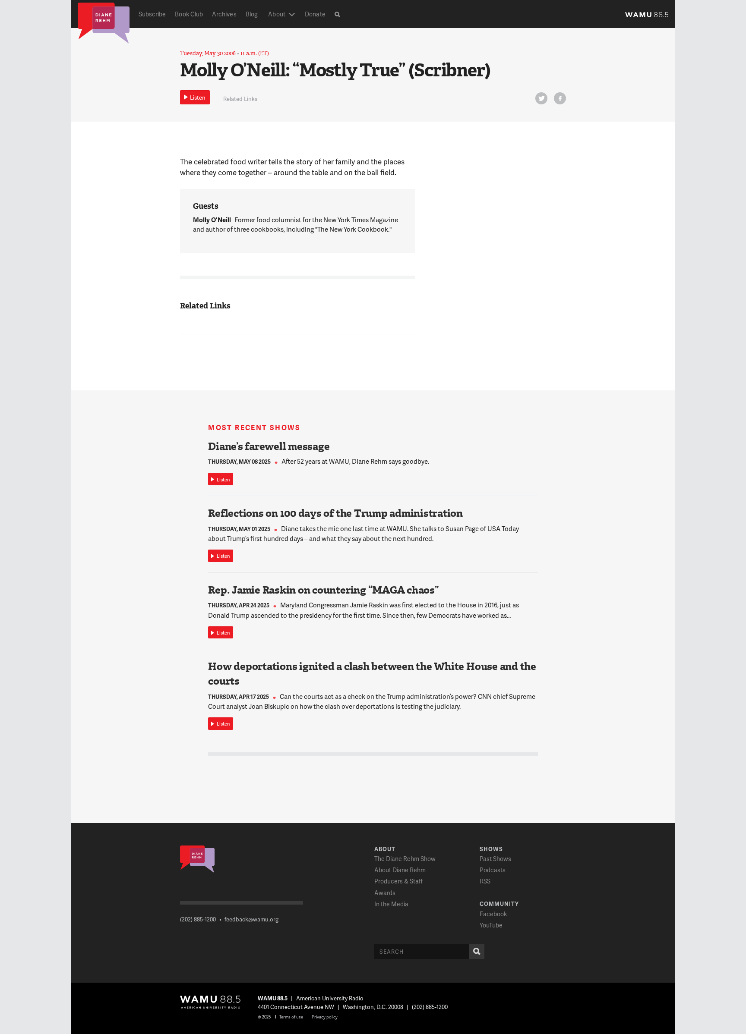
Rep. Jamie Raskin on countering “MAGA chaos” (323, 590)
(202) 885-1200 (198, 919)
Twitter (541, 98)
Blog (252, 14)
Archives (224, 14)
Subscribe (152, 14)
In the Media (391, 904)
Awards (384, 893)
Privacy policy (325, 1017)
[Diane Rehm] (104, 22)
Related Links (240, 99)
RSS (485, 881)
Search (476, 951)
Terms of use (291, 1017)
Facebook (493, 914)
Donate (315, 14)
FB (560, 98)
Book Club (189, 14)
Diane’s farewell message (268, 446)
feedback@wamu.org (251, 919)
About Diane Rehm (400, 870)
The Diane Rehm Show (405, 859)
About (276, 14)
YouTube (491, 925)
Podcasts (493, 870)
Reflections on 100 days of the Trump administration (335, 513)
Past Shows (495, 859)
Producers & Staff (398, 881)
